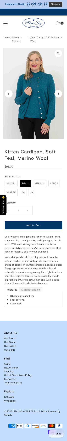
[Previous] (9, 94)
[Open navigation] (5, 23)
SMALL (25, 183)
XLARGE (11, 192)
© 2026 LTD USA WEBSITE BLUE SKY (24, 411)
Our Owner (10, 342)
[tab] (12, 289)
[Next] (58, 94)
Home (7, 37)
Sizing (7, 363)
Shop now (55, 4)
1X (22, 192)
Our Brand (9, 338)
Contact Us (10, 378)
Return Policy (11, 367)
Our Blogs (9, 349)
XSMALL (11, 183)
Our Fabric (10, 345)
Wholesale (9, 400)
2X (31, 192)
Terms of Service (13, 382)
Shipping (8, 371)
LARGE (54, 183)
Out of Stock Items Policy (18, 375)
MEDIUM (39, 183)
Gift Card (9, 396)
